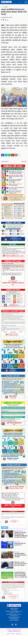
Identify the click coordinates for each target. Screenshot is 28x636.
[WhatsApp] (7, 20)
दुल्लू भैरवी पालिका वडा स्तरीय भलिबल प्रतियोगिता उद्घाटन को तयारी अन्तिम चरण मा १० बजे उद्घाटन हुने (20, 575)
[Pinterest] (12, 155)
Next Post (24, 161)
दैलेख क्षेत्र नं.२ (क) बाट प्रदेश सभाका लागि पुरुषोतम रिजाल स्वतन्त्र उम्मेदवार (20, 564)
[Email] (16, 155)
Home (2, 6)
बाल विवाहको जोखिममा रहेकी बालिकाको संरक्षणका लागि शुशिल (20, 555)
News (6, 6)
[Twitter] (5, 20)
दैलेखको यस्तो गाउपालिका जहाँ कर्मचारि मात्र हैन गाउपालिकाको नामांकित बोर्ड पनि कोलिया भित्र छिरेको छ (20, 535)
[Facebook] (3, 20)
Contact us (18, 633)
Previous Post (5, 161)
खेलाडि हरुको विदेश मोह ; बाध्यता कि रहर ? (20, 544)
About (12, 633)
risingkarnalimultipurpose (14, 631)
